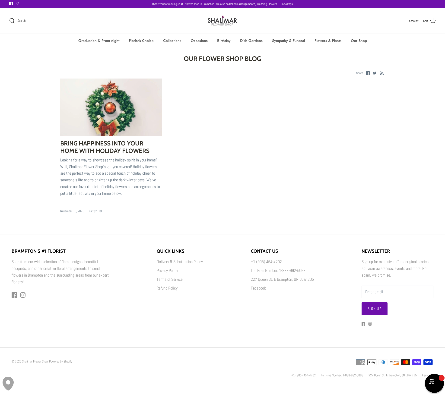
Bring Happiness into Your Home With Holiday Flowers (104, 147)
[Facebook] (11, 3)
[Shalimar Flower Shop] (222, 21)
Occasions (199, 40)
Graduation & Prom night (98, 40)
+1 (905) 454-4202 (266, 261)
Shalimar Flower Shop (35, 361)
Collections (172, 40)
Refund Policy (167, 288)
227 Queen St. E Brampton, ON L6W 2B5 (282, 279)
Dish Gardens (251, 40)
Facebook (258, 288)
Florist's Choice (141, 40)
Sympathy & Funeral (288, 40)
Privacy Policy (167, 270)
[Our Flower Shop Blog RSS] (382, 72)
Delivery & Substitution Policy (180, 261)
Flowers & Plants (328, 40)
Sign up (374, 308)
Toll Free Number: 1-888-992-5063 (278, 270)
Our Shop (359, 40)
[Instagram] (17, 3)
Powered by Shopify (60, 361)
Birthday (224, 40)
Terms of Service (170, 279)
